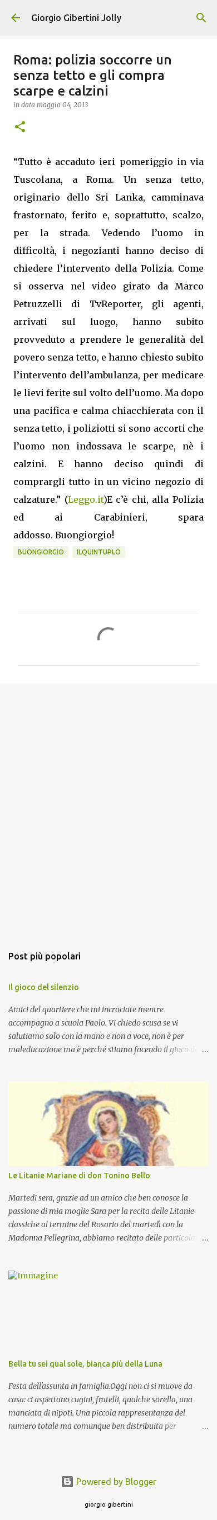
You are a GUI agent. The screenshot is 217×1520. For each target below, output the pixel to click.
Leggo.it (85, 499)
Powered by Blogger (115, 1482)
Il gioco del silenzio (43, 987)
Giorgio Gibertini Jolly (76, 18)
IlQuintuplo (99, 552)
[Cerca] (201, 17)
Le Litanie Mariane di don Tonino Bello (79, 1175)
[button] (20, 127)
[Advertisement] (108, 808)
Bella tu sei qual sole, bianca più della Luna (85, 1363)
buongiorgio (41, 552)
